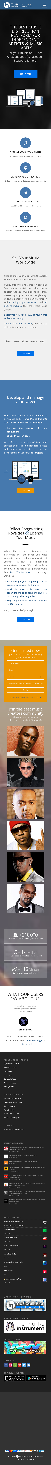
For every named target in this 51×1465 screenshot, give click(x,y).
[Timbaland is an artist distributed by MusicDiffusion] (26, 805)
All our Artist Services (11, 1111)
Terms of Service (10, 1080)
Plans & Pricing (9, 1107)
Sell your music (9, 1103)
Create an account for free (18, 323)
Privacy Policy (9, 1084)
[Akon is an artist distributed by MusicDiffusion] (26, 742)
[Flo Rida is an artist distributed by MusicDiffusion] (26, 836)
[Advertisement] (25, 1416)
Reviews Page (34, 1037)
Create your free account (13, 1099)
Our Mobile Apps (10, 1076)
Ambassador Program (12, 1115)
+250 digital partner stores (23, 302)
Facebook (27, 1041)
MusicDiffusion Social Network (15, 1126)
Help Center (8, 1068)
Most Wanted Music (21, 572)
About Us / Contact (10, 1065)
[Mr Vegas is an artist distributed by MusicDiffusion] (26, 868)
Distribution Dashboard (12, 1095)
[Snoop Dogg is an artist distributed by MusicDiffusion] (26, 899)
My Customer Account (11, 1061)
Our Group (8, 1072)
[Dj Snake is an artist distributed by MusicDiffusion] (26, 773)
